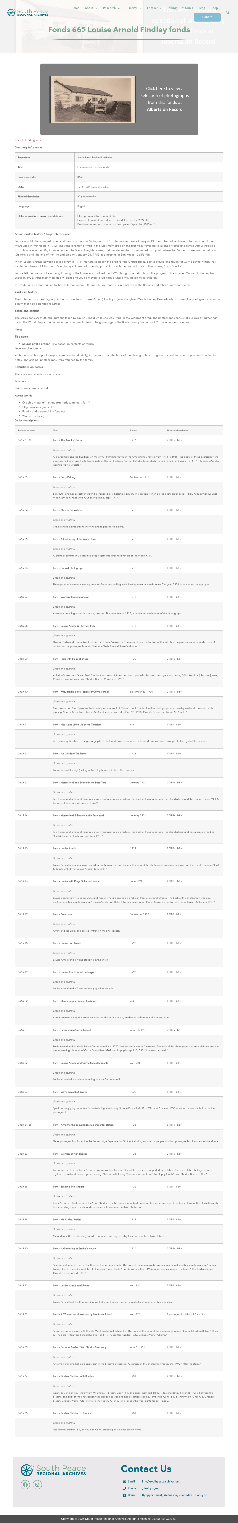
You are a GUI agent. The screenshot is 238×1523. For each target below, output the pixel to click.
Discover (131, 8)
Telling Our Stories (180, 8)
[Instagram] (37, 1484)
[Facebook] (25, 1484)
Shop (214, 8)
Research (109, 8)
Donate (207, 17)
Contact (152, 8)
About (89, 8)
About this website (164, 1519)
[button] (227, 13)
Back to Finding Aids (28, 140)
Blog (202, 8)
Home (75, 8)
